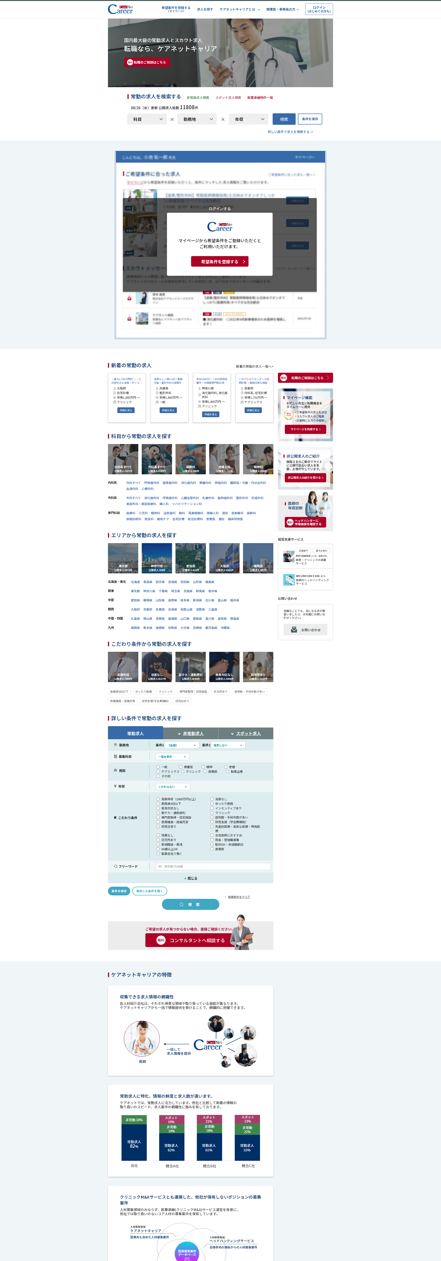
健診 (222, 519)
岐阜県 (185, 600)
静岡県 (147, 600)
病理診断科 (133, 519)
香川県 (209, 618)
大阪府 (135, 609)
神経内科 (221, 483)
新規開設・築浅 (171, 844)
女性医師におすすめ (228, 835)
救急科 (149, 519)
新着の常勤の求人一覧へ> (254, 366)
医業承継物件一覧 (260, 97)
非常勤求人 (193, 733)
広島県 (135, 618)
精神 (209, 767)
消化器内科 (188, 483)
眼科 (182, 513)
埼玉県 (175, 591)
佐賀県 (172, 627)
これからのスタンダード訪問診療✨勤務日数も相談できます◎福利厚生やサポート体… (254, 380)
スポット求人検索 (228, 97)
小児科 (143, 513)
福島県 (209, 582)
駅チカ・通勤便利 (173, 813)
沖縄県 (225, 627)
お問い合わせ (311, 630)
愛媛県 (197, 618)
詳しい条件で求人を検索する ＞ (291, 131)
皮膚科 (130, 513)
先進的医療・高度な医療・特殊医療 (237, 828)
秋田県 (185, 582)
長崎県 (160, 627)
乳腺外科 (208, 498)
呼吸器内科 (151, 483)
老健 (232, 767)
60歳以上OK (169, 849)
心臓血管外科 (190, 498)
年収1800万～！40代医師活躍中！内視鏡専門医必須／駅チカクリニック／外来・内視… (211, 380)
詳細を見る (126, 410)
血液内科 (132, 488)
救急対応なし (170, 808)
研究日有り (168, 826)
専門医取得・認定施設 (193, 691)
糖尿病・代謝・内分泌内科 (248, 483)
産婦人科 (213, 513)
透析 (225, 513)
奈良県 (172, 609)
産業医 (210, 519)
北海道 (135, 582)
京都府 (147, 609)
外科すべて (133, 498)
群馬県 (200, 591)
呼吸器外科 (170, 498)
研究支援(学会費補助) (155, 701)
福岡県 (135, 627)
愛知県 (135, 600)
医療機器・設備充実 (122, 701)
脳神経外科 (225, 498)
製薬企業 (237, 771)
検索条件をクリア (239, 897)
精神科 (155, 513)
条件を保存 (310, 119)
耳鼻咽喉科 (195, 513)
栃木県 (212, 591)
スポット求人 (248, 733)
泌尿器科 (169, 513)
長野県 (172, 600)
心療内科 (148, 488)
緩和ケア (163, 519)
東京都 (135, 591)
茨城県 (188, 591)
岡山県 (147, 618)
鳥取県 (160, 618)
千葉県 (163, 591)
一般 (164, 767)
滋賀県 (200, 609)
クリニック (165, 691)
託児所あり (221, 691)
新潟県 (197, 600)
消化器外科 (151, 498)
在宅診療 (178, 519)
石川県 (209, 600)
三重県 (212, 609)
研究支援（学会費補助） (231, 822)
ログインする (220, 208)
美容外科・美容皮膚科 (141, 504)
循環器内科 (170, 483)
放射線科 (237, 513)
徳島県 (234, 618)
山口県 (185, 618)
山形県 (197, 582)
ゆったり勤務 (143, 691)
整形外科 (242, 498)
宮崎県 (197, 627)
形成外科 (257, 498)
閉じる (190, 878)
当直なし (221, 799)
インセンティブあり (228, 808)
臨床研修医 (235, 519)
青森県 (147, 582)
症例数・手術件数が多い (250, 691)
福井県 (234, 600)
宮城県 (172, 582)
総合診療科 (195, 519)
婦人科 (164, 504)
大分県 (185, 627)
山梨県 (160, 600)
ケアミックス (170, 771)
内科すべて (133, 483)
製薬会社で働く (171, 853)
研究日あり (182, 701)
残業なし (167, 835)
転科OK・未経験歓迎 (229, 844)
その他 (165, 776)
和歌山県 (186, 609)
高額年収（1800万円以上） (179, 799)
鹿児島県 (211, 627)
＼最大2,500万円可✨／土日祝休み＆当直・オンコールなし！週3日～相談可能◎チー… (126, 380)
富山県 (222, 600)
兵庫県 (160, 609)
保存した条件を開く (149, 891)
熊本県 (147, 627)
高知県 (222, 618)
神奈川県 (149, 591)
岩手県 (160, 582)
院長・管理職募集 (227, 840)
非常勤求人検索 (198, 97)
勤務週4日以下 (119, 691)
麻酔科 (251, 513)
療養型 (188, 767)
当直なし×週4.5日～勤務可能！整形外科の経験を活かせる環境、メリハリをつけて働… (169, 380)
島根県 (172, 618)
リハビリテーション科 (187, 504)
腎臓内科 (205, 483)
